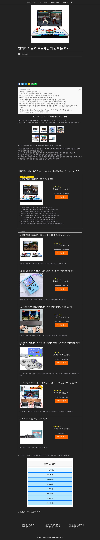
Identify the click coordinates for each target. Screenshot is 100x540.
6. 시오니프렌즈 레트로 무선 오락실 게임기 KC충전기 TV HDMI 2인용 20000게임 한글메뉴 (46, 110)
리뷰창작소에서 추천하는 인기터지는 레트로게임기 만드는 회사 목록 (39, 96)
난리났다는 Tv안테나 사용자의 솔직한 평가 (30, 511)
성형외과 (50, 484)
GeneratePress (58, 537)
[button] (72, 2)
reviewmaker (24, 54)
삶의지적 (50, 475)
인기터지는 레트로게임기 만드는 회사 (30, 92)
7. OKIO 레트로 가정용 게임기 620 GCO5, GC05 (34, 112)
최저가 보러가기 (61, 197)
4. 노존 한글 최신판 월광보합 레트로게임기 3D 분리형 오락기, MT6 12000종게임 (43, 104)
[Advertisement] (50, 70)
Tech (39, 2)
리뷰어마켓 (50, 503)
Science (46, 2)
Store (64, 2)
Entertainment (55, 2)
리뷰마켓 (50, 498)
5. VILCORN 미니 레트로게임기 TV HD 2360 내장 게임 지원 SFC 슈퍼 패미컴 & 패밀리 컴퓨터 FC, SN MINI (49, 107)
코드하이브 (50, 479)
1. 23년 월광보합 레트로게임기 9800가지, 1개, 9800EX (36, 98)
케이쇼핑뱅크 (50, 470)
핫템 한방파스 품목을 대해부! (27, 512)
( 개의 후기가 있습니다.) (61, 189)
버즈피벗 (50, 489)
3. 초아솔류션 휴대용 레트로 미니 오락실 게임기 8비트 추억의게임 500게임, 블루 (43, 102)
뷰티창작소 (50, 493)
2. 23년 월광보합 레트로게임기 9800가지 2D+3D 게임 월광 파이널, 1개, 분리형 (42, 100)
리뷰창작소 (31, 2)
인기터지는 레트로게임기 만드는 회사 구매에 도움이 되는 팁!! (38, 93)
